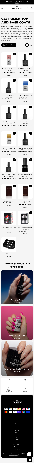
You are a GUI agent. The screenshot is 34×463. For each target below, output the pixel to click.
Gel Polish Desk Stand (8, 254)
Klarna (17, 421)
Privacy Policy (17, 425)
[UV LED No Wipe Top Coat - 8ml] (25, 112)
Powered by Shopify (14, 455)
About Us (17, 423)
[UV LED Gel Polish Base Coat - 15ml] (25, 59)
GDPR (17, 439)
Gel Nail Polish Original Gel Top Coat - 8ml (8, 175)
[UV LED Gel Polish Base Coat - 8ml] (8, 85)
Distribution (17, 446)
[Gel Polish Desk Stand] (8, 244)
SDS (17, 437)
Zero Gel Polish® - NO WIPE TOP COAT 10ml (25, 96)
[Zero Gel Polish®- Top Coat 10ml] (8, 138)
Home (8, 14)
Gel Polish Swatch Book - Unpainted (25, 228)
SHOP (17, 3)
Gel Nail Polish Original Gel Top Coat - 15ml (25, 149)
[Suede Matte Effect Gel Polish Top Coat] (25, 165)
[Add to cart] (14, 54)
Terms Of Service (17, 428)
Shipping (17, 430)
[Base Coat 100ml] (8, 191)
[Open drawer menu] (2, 8)
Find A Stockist (17, 444)
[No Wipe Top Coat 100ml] (25, 191)
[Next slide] (32, 2)
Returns (17, 432)
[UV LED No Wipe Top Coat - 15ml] (8, 112)
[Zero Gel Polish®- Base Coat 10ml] (8, 59)
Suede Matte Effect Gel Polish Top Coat (25, 175)
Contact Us (17, 442)
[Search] (28, 8)
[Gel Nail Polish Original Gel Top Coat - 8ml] (8, 165)
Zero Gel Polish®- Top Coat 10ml (9, 149)
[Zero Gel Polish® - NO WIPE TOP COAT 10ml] (25, 85)
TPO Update (17, 449)
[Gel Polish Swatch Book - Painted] (8, 218)
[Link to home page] (17, 402)
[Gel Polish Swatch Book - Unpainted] (25, 218)
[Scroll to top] (29, 454)
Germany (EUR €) (16, 417)
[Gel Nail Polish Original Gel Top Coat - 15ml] (25, 138)
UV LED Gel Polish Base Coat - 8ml (9, 96)
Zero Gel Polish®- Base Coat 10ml (9, 69)
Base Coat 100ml (9, 201)
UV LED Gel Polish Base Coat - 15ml (25, 69)
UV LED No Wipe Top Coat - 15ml (9, 122)
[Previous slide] (2, 2)
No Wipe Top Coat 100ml (25, 202)
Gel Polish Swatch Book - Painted (9, 228)
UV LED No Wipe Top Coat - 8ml (25, 122)
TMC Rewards (17, 435)
